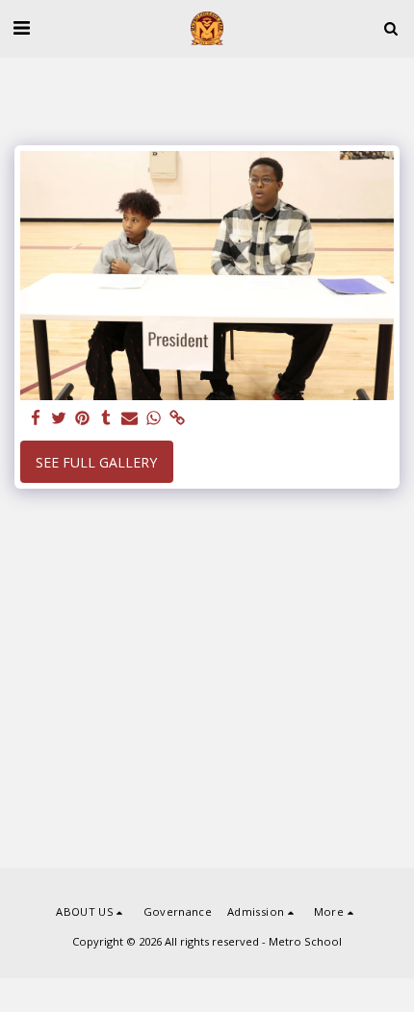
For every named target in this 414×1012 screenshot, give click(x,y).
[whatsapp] (154, 418)
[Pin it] (82, 418)
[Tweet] (59, 418)
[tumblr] (107, 418)
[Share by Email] (130, 418)
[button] (21, 27)
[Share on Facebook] (35, 418)
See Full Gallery (96, 462)
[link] (177, 418)
